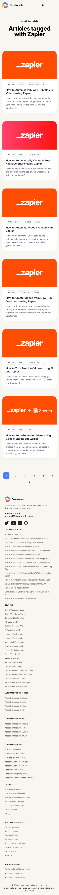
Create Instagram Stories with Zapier (19, 670)
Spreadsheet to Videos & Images (17, 797)
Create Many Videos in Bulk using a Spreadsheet (24, 542)
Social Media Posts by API (15, 642)
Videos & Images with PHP (15, 728)
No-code (11, 84)
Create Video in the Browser (16, 614)
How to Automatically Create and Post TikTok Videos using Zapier (28, 574)
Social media (33, 84)
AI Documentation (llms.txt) (15, 843)
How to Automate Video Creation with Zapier (22, 554)
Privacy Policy (10, 851)
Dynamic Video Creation (14, 618)
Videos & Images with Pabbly (16, 706)
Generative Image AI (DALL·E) (16, 774)
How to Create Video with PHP (17, 588)
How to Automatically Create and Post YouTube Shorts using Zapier (28, 567)
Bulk (30, 430)
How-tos (9, 605)
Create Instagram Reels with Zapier (18, 674)
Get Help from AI (11, 839)
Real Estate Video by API (14, 646)
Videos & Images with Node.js (16, 724)
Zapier (21, 84)
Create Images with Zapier (15, 678)
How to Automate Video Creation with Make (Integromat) (27, 558)
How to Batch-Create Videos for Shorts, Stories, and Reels (27, 550)
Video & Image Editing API (15, 793)
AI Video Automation (13, 749)
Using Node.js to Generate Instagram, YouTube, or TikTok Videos (27, 593)
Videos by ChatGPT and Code (16, 766)
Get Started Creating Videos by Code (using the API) (25, 584)
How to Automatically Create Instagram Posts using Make (27, 580)
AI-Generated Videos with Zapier (17, 682)
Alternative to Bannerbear (15, 877)
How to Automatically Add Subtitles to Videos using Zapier (27, 562)
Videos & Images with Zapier (16, 698)
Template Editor (11, 809)
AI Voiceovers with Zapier (14, 753)
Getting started (13, 222)
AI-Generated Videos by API (16, 686)
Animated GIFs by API (13, 662)
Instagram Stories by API (14, 634)
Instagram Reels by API (14, 638)
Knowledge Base (11, 835)
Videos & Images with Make (15, 702)
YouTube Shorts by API (14, 626)
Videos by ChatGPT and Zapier (17, 762)
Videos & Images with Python (16, 732)
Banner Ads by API (12, 658)
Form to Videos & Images (14, 801)
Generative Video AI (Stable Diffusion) (19, 778)
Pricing (7, 813)
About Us (8, 855)
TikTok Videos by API (13, 630)
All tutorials (31, 21)
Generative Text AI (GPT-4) (15, 770)
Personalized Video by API (15, 650)
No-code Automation (13, 789)
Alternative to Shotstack (14, 873)
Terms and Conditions (13, 847)
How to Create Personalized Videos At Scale (22, 546)
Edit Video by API (11, 622)
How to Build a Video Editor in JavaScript (20, 598)
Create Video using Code (14, 610)
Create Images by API (13, 666)
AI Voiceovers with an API (15, 758)
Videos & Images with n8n (15, 710)
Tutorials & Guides (13, 529)
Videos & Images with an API (16, 736)
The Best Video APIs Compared (17, 869)
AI (44, 84)
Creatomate (17, 5)
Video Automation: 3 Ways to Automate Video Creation (26, 538)
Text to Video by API (12, 654)
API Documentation (12, 831)
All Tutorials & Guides (13, 534)
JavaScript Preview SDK (14, 805)
